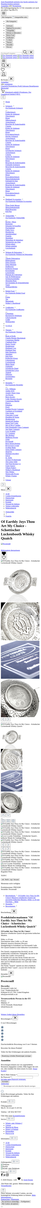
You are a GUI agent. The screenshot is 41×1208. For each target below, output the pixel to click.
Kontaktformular (19, 1116)
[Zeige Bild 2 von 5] (4, 722)
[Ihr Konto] (3, 74)
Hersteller (9, 45)
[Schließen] (2, 818)
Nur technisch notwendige (10, 1201)
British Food (10, 35)
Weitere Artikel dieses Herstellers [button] (13, 1014)
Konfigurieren (25, 1201)
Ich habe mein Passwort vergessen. (13, 1079)
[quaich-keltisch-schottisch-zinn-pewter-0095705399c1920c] (20, 698)
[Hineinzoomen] (13, 821)
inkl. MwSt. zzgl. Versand (10, 879)
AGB (7, 494)
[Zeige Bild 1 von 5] (2, 722)
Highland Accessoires (13, 28)
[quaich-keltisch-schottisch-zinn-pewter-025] (20, 621)
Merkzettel (5, 88)
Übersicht (4, 86)
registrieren (9, 84)
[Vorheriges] (3, 97)
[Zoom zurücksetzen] (8, 821)
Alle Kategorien (11, 21)
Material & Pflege (11, 1127)
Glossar (9, 47)
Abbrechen (5, 1084)
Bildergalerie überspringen (10, 550)
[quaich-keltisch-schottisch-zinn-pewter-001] (20, 660)
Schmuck (9, 26)
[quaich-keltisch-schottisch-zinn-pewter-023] (20, 562)
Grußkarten (10, 37)
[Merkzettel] (3, 71)
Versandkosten (6, 1186)
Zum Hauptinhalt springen (10, 2)
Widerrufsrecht (10, 508)
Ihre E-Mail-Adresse (9, 1075)
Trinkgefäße (10, 30)
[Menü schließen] (11, 79)
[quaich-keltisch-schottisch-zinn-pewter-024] (20, 583)
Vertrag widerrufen (12, 506)
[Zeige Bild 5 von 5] (11, 722)
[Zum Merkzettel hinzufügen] (4, 555)
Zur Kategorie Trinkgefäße (15, 218)
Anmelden (5, 6)
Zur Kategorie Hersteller (14, 385)
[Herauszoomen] (3, 821)
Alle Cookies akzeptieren (10, 1204)
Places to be (9, 1133)
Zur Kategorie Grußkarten (14, 309)
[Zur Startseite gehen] (17, 57)
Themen (9, 42)
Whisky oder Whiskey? (13, 1123)
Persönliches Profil (15, 86)
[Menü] (3, 13)
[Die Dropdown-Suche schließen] (31, 52)
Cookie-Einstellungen (13, 496)
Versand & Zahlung (12, 504)
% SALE (9, 40)
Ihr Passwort (6, 1077)
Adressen (25, 86)
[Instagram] (7, 1176)
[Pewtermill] (20, 544)
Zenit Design (28, 1180)
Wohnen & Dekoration (13, 33)
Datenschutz (9, 498)
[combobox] (11, 53)
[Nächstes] (3, 485)
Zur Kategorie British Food (15, 293)
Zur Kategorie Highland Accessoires (18, 201)
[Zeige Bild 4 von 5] (9, 722)
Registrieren (17, 6)
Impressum (9, 500)
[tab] (22, 899)
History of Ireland (11, 1129)
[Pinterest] (4, 1176)
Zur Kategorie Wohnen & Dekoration (18, 254)
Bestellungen (34, 86)
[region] (20, 711)
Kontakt (8, 502)
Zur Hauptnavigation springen (19, 3)
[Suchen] (25, 52)
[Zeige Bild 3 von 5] (6, 722)
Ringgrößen (9, 1131)
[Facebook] (2, 1176)
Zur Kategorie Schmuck (14, 108)
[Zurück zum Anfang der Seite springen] (3, 1190)
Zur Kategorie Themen (13, 332)
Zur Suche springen (27, 2)
